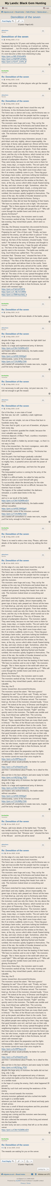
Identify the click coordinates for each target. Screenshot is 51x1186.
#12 (3, 1148)
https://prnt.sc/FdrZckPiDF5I (13, 289)
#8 (2, 537)
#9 (2, 563)
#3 (2, 104)
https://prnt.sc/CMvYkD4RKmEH (15, 348)
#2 (2, 79)
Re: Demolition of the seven (15, 77)
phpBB (18, 1180)
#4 (2, 312)
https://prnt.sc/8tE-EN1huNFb (14, 56)
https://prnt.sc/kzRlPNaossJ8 (14, 759)
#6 (2, 384)
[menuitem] (5, 8)
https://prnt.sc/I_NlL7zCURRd (14, 292)
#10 (3, 824)
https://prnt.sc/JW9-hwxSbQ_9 (14, 295)
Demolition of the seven (25, 17)
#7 (2, 408)
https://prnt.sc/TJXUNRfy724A (14, 361)
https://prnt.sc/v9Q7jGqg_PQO (14, 777)
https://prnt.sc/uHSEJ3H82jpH (14, 356)
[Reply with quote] (43, 31)
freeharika (5, 71)
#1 (2, 39)
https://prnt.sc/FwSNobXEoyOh (14, 767)
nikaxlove (5, 30)
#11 (3, 853)
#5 (2, 336)
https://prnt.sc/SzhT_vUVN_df (14, 62)
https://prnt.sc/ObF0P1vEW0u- (14, 59)
